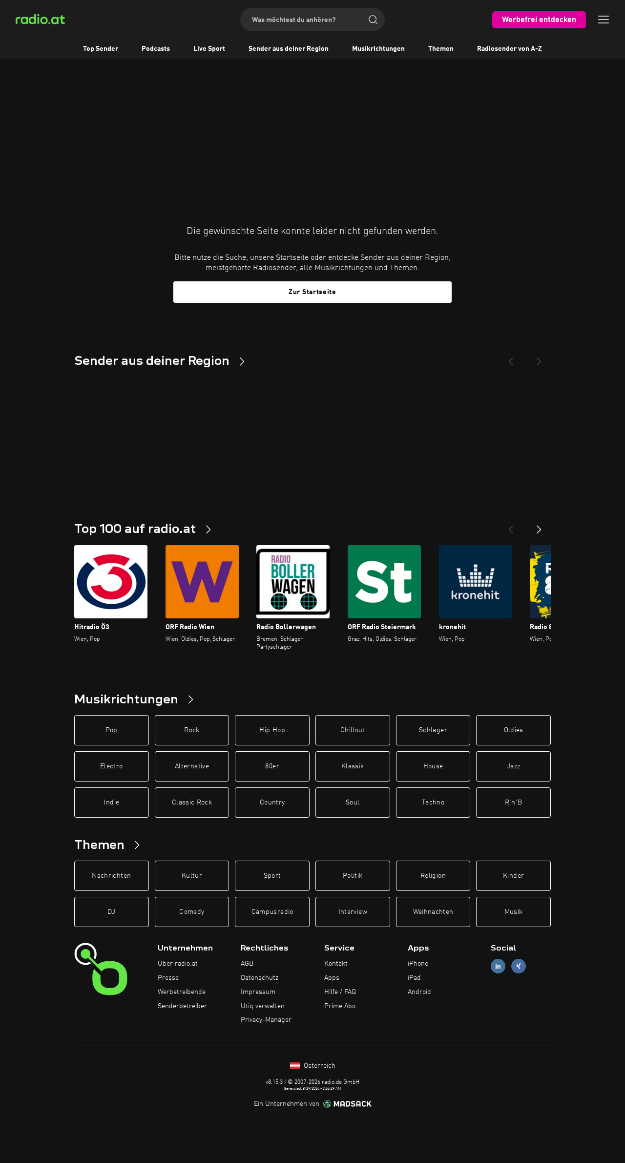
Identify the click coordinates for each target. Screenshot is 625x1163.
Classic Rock (192, 802)
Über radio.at (178, 963)
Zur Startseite (312, 292)
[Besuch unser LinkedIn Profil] (498, 966)
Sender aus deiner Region (289, 48)
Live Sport (209, 48)
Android (419, 992)
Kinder (513, 875)
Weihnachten (433, 912)
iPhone (418, 963)
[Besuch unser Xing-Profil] (518, 966)
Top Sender (100, 48)
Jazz (513, 766)
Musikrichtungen (378, 48)
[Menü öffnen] (603, 19)
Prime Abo (339, 1006)
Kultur (192, 875)
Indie (111, 802)
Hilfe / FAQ (340, 992)
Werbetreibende (182, 992)
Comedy (191, 912)
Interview (352, 912)
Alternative (192, 766)
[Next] (539, 357)
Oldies (513, 730)
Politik (352, 875)
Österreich (318, 1065)
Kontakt (336, 963)
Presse (168, 977)
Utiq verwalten (263, 1006)
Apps (331, 977)
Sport (272, 875)
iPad (414, 977)
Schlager (433, 730)
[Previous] (510, 357)
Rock (191, 730)
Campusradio (272, 912)
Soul (352, 802)
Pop (111, 730)
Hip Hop (272, 730)
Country (272, 802)
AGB (247, 963)
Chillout (352, 730)
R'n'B (513, 802)
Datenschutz (259, 977)
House (433, 766)
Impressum (258, 992)
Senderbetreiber (182, 1006)
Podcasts (156, 48)
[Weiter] (539, 525)
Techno (433, 802)
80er (272, 766)
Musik (513, 912)
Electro (111, 766)
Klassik (352, 766)
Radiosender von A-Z (509, 48)
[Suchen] (373, 19)
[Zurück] (510, 525)
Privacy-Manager (266, 1019)
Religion (433, 875)
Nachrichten (111, 875)
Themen (441, 48)
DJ (111, 912)
